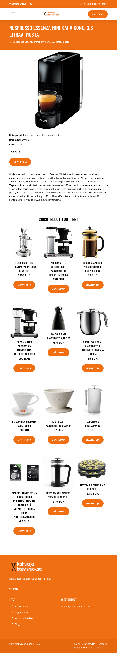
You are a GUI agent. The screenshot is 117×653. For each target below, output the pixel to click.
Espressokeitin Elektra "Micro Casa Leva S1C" (24, 266)
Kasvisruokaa (22, 606)
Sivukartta (101, 647)
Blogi (17, 624)
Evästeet (102, 643)
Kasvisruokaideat (24, 618)
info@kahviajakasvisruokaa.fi (93, 3)
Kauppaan (98, 14)
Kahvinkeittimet (50, 135)
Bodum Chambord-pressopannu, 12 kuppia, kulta (93, 266)
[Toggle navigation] (13, 14)
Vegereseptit (22, 612)
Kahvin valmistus (32, 135)
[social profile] (31, 4)
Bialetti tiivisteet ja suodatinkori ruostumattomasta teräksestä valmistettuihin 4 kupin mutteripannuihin (24, 505)
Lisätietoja (20, 161)
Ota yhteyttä (88, 643)
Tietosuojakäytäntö (82, 647)
